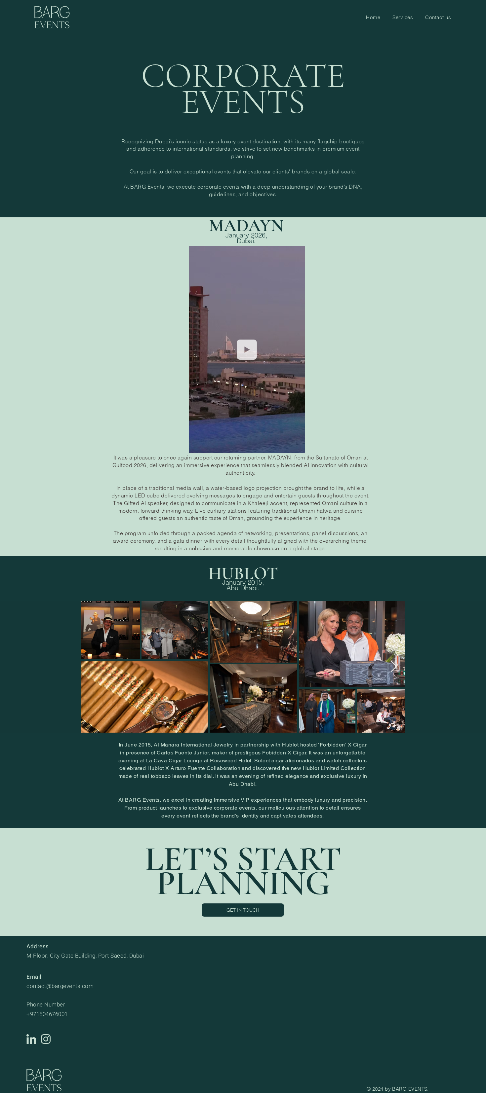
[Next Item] (393, 666)
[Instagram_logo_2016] (46, 1039)
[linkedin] (31, 1039)
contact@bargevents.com (60, 986)
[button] (296, 446)
